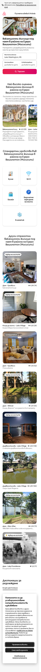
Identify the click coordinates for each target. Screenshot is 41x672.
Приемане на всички (19, 645)
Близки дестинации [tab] (10, 588)
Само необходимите (20, 650)
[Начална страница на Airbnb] (4, 13)
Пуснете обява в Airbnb (25, 13)
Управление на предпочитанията (19, 657)
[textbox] (11, 64)
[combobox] (19, 57)
